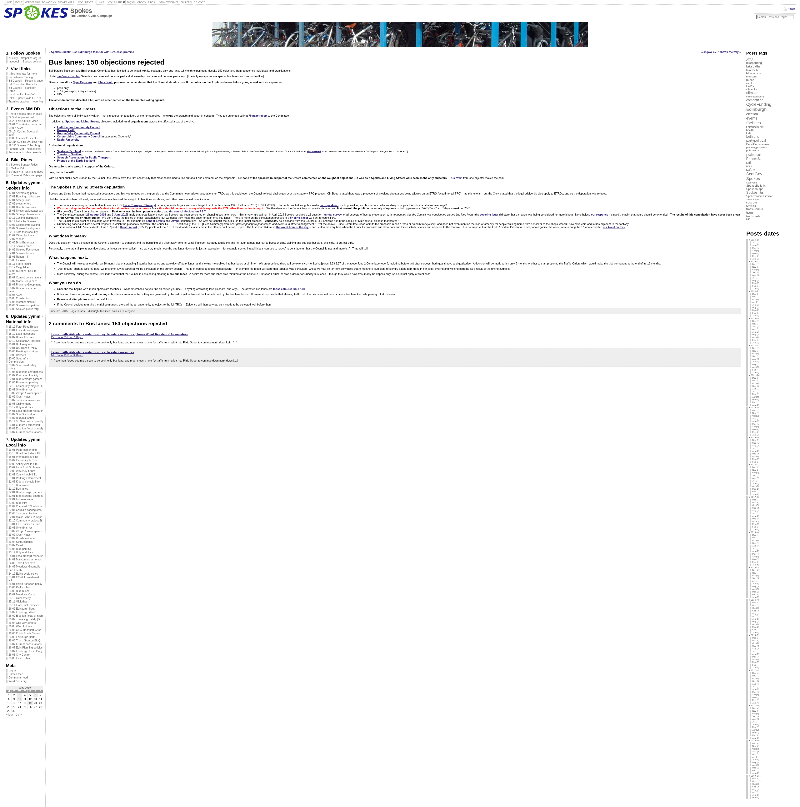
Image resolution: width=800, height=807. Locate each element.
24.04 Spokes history (21, 253)
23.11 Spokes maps (20, 246)
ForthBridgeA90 (755, 127)
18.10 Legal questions (22, 333)
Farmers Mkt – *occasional (25, 148)
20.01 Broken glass (20, 344)
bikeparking (754, 63)
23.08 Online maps (20, 403)
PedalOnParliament (758, 144)
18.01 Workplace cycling (23, 456)
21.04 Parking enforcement (25, 478)
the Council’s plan (68, 76)
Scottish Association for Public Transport (83, 157)
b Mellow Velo (17, 168)
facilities (105, 311)
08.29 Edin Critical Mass (23, 120)
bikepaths (753, 66)
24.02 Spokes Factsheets (24, 249)
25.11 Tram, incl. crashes (24, 605)
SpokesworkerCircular (759, 196)
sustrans (752, 202)
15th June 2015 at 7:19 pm (67, 337)
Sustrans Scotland (69, 151)
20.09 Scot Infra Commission (18, 360)
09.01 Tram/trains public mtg (26, 124)
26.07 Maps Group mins (23, 281)
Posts (791, 8)
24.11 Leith (15, 570)
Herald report (128, 227)
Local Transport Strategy (139, 205)
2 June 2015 (119, 214)
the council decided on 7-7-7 (187, 211)
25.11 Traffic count (20, 263)
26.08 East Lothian (20, 658)
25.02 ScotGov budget (22, 414)
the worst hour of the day (292, 227)
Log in (12, 670)
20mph (175, 220)
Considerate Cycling (21, 77)
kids (748, 133)
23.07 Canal (16, 545)
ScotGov (754, 174)
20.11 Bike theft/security (23, 231)
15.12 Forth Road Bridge (23, 326)
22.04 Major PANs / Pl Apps (25, 517)
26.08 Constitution (19, 298)
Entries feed (16, 674)
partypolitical (756, 140)
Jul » (19, 714)
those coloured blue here (289, 289)
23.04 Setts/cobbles (21, 541)
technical (751, 205)
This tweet (455, 178)
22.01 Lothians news (21, 499)
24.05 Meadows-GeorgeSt (24, 566)
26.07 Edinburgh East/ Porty (26, 651)
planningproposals (757, 147)
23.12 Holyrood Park (21, 407)
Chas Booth (105, 82)
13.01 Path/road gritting (23, 449)
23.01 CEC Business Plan (24, 524)
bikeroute (752, 70)
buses (81, 311)
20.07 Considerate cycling (24, 224)
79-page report (258, 115)
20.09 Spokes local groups (25, 228)
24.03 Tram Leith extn (22, 563)
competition (754, 100)
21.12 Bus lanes (18, 488)
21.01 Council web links (23, 474)
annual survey (333, 214)
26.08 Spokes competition (24, 305)
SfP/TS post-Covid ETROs (25, 98)
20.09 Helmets (17, 355)
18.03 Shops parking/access (26, 210)
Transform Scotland (69, 154)
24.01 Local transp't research (26, 410)
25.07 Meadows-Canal (22, 594)
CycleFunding (758, 104)
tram (749, 212)
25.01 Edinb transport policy (25, 583)
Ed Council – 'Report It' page (26, 80)
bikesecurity (753, 73)
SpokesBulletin (756, 185)
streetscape (752, 199)
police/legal (752, 150)
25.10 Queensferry (20, 598)
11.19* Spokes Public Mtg (24, 145)
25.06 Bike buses (19, 590)
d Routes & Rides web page (25, 175)
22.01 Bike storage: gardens (25, 378)
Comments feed (18, 677)
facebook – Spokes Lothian (25, 61)
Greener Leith (66, 130)
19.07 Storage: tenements (24, 214)
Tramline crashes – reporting (26, 101)
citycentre (751, 89)
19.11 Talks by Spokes (22, 221)
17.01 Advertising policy (23, 193)
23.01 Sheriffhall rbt (20, 389)
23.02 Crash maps (20, 396)
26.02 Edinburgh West (22, 612)
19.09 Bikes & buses (21, 337)
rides (749, 166)
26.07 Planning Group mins (25, 284)
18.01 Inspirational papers (24, 330)
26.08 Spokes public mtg (24, 309)
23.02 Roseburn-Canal (22, 538)
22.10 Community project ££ (25, 386)
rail (748, 162)
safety (750, 169)
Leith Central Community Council (78, 127)
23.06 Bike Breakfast (21, 242)
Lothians (752, 136)
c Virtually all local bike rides (26, 171)
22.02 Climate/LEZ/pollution (25, 506)
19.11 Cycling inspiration (23, 217)
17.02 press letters (20, 203)
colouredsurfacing (755, 96)
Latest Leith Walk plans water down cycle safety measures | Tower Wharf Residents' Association (119, 334)
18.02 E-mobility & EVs (23, 460)
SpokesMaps (754, 189)
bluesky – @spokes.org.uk (25, 58)
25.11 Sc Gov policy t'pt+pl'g (26, 421)
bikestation (751, 76)
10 (19, 699)
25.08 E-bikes (17, 260)
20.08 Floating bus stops (23, 351)
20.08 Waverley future (22, 471)
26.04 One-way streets (22, 622)
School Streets (155, 220)
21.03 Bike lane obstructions (26, 371)
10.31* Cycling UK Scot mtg (25, 141)
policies (116, 311)
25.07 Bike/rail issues (22, 417)
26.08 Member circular (22, 301)
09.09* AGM (16, 128)
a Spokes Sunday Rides (23, 164)
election (752, 114)
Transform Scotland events (25, 152)
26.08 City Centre (19, 654)
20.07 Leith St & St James (25, 467)
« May (10, 714)
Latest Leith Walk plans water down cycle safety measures (92, 352)
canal (749, 83)
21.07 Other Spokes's (22, 235)
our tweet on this (614, 227)
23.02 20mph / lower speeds (25, 393)
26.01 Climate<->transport (24, 425)
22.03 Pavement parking (23, 382)
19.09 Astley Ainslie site (23, 463)
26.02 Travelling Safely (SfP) (26, 619)
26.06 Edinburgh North (22, 637)
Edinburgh (92, 311)
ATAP (749, 59)
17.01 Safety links (19, 200)
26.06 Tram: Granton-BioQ (24, 640)
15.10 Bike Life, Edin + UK (25, 453)
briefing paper (299, 217)
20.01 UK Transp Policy (23, 347)
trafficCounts (754, 209)
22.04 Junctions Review (23, 513)
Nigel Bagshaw (82, 82)
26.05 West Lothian (20, 626)
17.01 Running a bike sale (24, 196)
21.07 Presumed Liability (23, 375)
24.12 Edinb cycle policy (23, 573)
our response (599, 214)
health (750, 130)
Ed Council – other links (23, 84)
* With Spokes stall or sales (25, 113)
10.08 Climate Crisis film (23, 138)
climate (752, 93)
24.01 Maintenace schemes (25, 559)
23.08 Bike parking (20, 548)
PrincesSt (753, 159)
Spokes (81, 10)
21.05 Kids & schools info (24, 481)
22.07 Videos (16, 239)
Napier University (68, 139)
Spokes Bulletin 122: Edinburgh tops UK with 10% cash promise (92, 52)
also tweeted (314, 151)
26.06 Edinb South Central (24, 633)
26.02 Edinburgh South (22, 608)
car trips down (329, 205)
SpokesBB (751, 182)
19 (30, 703)
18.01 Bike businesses (22, 207)
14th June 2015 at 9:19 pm (67, 355)
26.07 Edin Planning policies (26, 647)
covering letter (489, 214)
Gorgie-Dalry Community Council (78, 133)
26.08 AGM (15, 294)
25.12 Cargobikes (19, 267)
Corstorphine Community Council (79, 136)
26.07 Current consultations (25, 277)
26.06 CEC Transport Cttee (25, 629)
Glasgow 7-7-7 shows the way (720, 52)
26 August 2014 (96, 214)
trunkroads (753, 216)
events (751, 118)
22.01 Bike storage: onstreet (26, 495)
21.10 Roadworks (19, 485)
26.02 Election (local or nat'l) (26, 428)
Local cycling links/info (22, 94)
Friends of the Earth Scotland (76, 160)
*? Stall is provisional (21, 117)
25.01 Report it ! (18, 256)
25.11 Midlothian (18, 601)
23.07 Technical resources (24, 400)
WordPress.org (17, 681)
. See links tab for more (23, 73)
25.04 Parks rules (19, 587)
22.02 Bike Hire (18, 502)
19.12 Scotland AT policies (25, 340)
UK (748, 219)
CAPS (750, 86)
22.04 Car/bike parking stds (25, 509)
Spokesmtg (754, 192)
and (82, 121)
